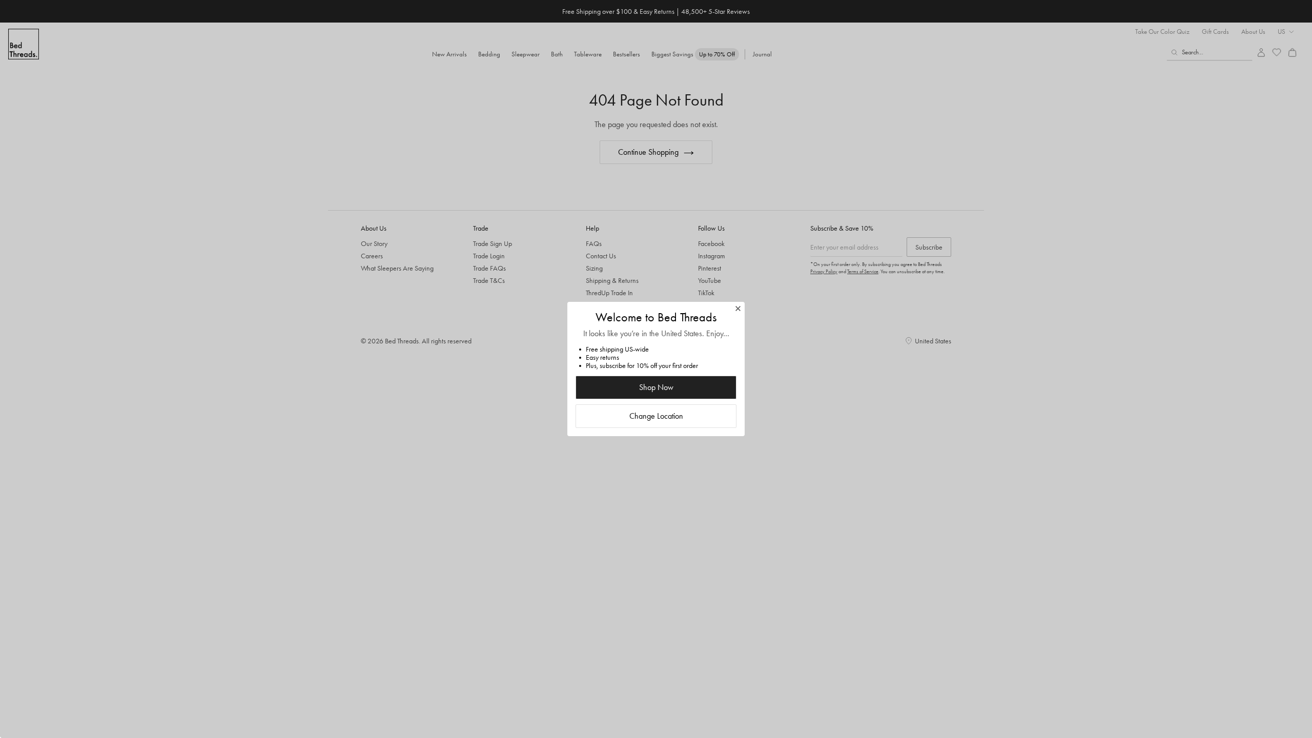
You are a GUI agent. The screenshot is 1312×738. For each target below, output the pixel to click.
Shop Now (656, 387)
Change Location (656, 416)
